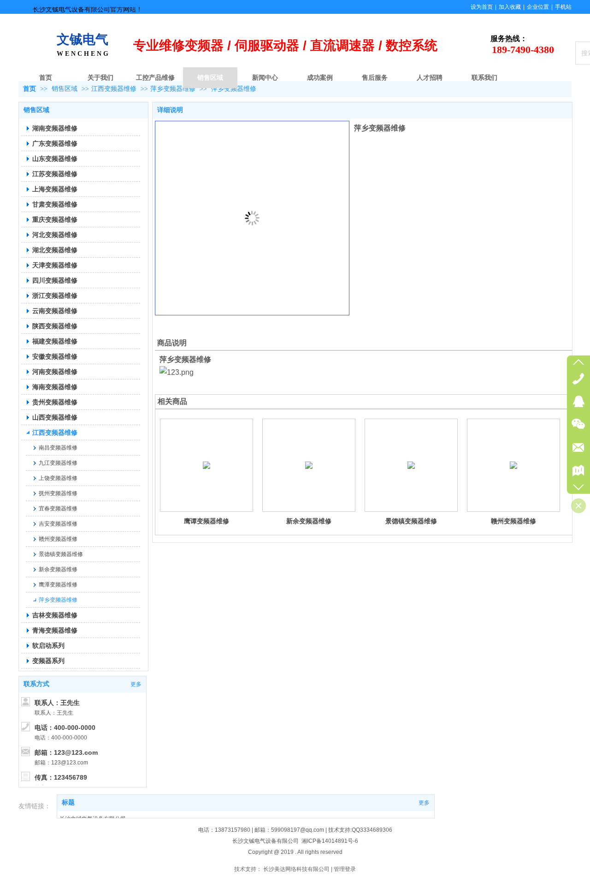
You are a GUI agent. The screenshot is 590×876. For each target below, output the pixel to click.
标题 (68, 802)
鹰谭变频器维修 (206, 521)
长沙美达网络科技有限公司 (296, 869)
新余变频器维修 (308, 521)
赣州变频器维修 (513, 521)
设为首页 (482, 7)
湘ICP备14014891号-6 (329, 841)
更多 (424, 802)
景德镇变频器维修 (411, 521)
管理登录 (345, 869)
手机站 (563, 7)
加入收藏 (510, 7)
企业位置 (538, 7)
